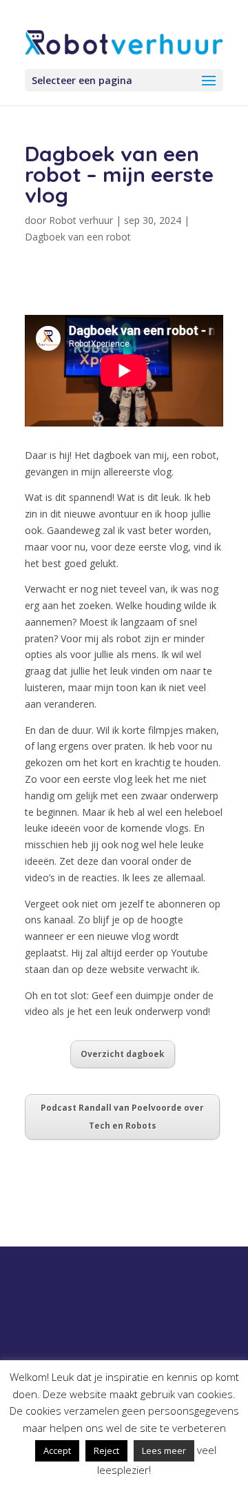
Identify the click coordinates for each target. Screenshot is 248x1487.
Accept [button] (57, 1450)
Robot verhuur (81, 220)
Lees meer (164, 1450)
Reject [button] (106, 1450)
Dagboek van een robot (78, 236)
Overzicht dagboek (123, 1054)
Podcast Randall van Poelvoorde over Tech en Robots (122, 1116)
